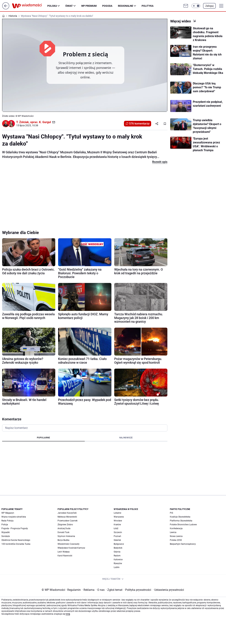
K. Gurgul (45, 122)
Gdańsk (117, 540)
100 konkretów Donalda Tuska (15, 544)
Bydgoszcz (119, 544)
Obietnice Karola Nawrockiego (15, 540)
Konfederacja (176, 528)
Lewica (173, 532)
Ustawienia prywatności (168, 590)
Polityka (147, 5)
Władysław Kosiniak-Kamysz (71, 548)
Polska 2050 (176, 540)
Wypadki (5, 532)
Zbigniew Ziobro (65, 524)
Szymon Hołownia (66, 536)
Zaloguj (209, 5)
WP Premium (89, 5)
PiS (171, 513)
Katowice (118, 559)
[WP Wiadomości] (29, 6)
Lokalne (117, 513)
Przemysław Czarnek (68, 520)
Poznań (117, 536)
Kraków (117, 524)
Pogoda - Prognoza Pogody (14, 528)
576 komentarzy (139, 123)
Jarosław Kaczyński (67, 513)
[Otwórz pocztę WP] (186, 6)
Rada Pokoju (7, 520)
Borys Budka (63, 540)
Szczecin (118, 532)
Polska (52, 5)
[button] (195, 6)
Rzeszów (118, 563)
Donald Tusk (63, 532)
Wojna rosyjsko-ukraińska (13, 517)
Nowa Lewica (176, 536)
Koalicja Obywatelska (180, 517)
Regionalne (125, 5)
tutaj (68, 614)
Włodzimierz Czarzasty (68, 544)
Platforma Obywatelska (181, 520)
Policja (4, 524)
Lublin (117, 567)
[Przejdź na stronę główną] (5, 8)
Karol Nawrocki (65, 555)
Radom (117, 555)
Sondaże (5, 536)
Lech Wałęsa (64, 552)
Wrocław (118, 520)
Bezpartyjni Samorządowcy (183, 544)
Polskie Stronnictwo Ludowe (183, 524)
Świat (69, 5)
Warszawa (119, 517)
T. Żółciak (22, 122)
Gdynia (117, 552)
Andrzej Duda (64, 528)
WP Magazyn (7, 513)
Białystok (118, 548)
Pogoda (107, 5)
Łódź (116, 528)
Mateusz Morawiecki (67, 517)
